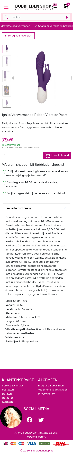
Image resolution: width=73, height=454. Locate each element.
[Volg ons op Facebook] (29, 419)
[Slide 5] (7, 103)
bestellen (8, 390)
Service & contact (12, 385)
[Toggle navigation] (6, 7)
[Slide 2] (7, 61)
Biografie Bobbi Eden (51, 385)
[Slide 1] (7, 49)
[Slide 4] (7, 90)
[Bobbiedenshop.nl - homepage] (36, 7)
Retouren (8, 398)
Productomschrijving (18, 208)
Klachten (7, 402)
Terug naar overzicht (19, 35)
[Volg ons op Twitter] (41, 419)
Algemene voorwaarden (53, 390)
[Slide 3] (7, 76)
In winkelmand (59, 155)
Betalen (7, 394)
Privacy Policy (46, 394)
